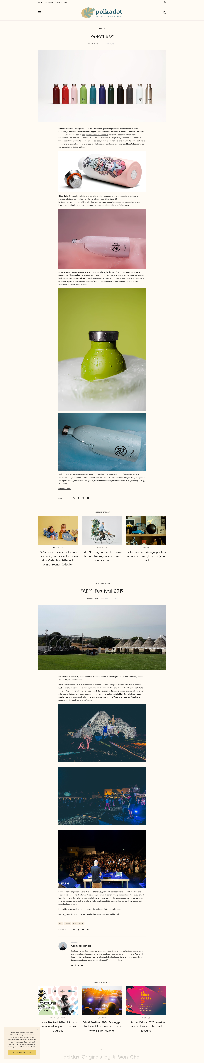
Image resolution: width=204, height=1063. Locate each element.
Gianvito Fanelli (93, 598)
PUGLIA (107, 583)
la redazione (93, 44)
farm (61, 923)
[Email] (88, 498)
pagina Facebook (102, 914)
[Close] (37, 1030)
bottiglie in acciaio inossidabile (95, 134)
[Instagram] (165, 2)
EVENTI (96, 583)
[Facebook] (78, 498)
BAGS (99, 548)
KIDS (61, 548)
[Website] (72, 965)
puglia (81, 923)
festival (67, 923)
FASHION (102, 1049)
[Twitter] (83, 498)
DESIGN (102, 29)
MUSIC (102, 583)
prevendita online (93, 909)
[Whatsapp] (74, 498)
